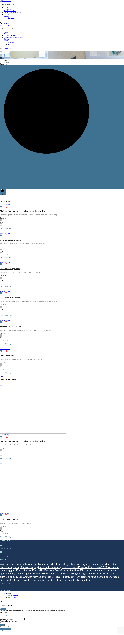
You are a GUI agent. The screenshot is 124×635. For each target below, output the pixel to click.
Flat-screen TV (96, 567)
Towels (26, 579)
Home (6, 7)
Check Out (3, 62)
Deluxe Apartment (7, 355)
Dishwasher (26, 567)
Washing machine (62, 579)
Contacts (6, 14)
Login (2, 625)
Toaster (18, 580)
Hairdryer (49, 570)
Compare (3, 609)
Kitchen (84, 570)
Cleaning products (101, 564)
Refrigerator (82, 576)
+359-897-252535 (8, 24)
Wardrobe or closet (41, 579)
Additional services (10, 11)
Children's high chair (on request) (71, 564)
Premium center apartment (10, 326)
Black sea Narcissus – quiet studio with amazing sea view (22, 211)
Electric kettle (70, 567)
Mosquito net (58, 574)
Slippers (93, 576)
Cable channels (43, 564)
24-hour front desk (8, 564)
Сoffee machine (82, 579)
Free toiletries (24, 570)
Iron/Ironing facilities (67, 570)
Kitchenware (97, 570)
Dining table (12, 567)
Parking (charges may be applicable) (88, 573)
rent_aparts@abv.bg (6, 556)
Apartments (7, 9)
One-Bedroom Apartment (10, 269)
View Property (4, 435)
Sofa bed (103, 576)
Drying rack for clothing (48, 567)
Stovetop (114, 576)
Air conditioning (25, 564)
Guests (2, 64)
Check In (3, 60)
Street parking (6, 580)
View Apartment (5, 204)
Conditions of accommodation (13, 12)
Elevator (83, 567)
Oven (64, 573)
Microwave (48, 573)
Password (3, 621)
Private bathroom (64, 576)
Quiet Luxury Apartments (10, 240)
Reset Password (5, 629)
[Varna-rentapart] (5, 1)
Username (3, 619)
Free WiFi (37, 570)
